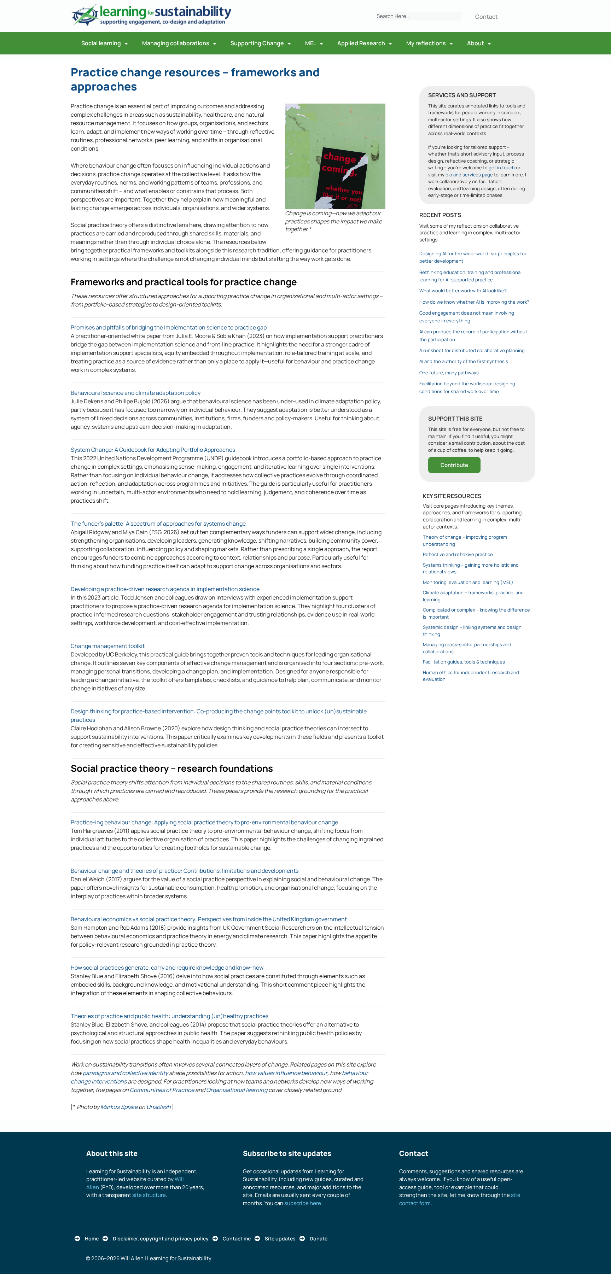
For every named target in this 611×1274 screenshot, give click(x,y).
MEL (310, 43)
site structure (149, 1195)
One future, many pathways (449, 372)
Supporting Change (257, 43)
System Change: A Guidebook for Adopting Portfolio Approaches (153, 450)
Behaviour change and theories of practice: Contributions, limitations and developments (184, 871)
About (475, 43)
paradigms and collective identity (125, 1073)
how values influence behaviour (286, 1073)
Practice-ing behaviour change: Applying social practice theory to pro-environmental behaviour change (204, 822)
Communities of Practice (162, 1090)
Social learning (101, 43)
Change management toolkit (108, 646)
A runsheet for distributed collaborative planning (472, 350)
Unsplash (158, 1107)
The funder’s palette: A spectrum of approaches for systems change (158, 523)
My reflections (426, 43)
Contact (486, 17)
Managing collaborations (175, 43)
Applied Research (361, 43)
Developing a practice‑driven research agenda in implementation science (165, 589)
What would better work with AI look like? (463, 290)
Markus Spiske (119, 1107)
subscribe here (302, 1203)
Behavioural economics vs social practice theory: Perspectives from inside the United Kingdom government (209, 919)
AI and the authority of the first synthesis (463, 361)
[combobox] (419, 16)
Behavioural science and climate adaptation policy (135, 393)
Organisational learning (236, 1090)
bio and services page (469, 174)
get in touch (502, 167)
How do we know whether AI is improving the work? (474, 302)
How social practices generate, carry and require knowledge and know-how (167, 967)
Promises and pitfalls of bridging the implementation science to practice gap (169, 327)
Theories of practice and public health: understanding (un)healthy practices (169, 1016)
